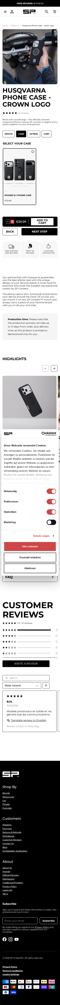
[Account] (12, 11)
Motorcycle (8, 797)
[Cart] (54, 11)
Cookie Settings (10, 974)
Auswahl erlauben (30, 557)
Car (4, 800)
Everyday (7, 808)
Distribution (8, 879)
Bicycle (6, 793)
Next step (39, 231)
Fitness (6, 804)
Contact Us (8, 843)
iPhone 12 (15, 26)
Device (9, 134)
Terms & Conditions (12, 971)
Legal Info (7, 890)
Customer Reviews (12, 840)
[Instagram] (10, 939)
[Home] (29, 12)
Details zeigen (41, 535)
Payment (7, 829)
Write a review (26, 663)
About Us (7, 868)
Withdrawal (8, 836)
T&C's (5, 894)
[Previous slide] (45, 368)
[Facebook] (4, 939)
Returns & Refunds (11, 832)
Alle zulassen (30, 546)
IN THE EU (30, 3)
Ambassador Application (14, 851)
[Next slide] (54, 368)
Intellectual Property (12, 883)
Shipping (6, 825)
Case (21, 134)
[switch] (51, 501)
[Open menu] (5, 11)
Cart (46, 134)
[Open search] (46, 11)
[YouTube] (16, 939)
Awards (6, 871)
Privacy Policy (9, 886)
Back (10, 231)
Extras (34, 134)
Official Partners (10, 875)
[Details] (32, 151)
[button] (30, 630)
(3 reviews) (23, 113)
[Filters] (46, 685)
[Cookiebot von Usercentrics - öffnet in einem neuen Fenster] (42, 434)
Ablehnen (30, 568)
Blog (4, 847)
